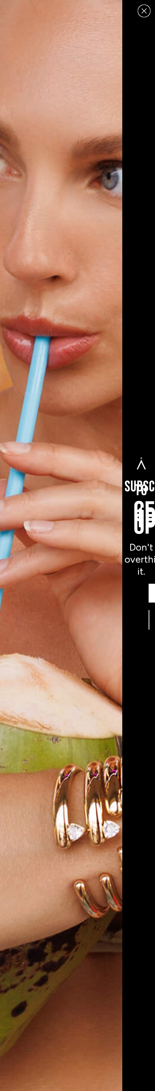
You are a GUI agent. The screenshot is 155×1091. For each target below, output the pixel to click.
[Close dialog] (144, 11)
